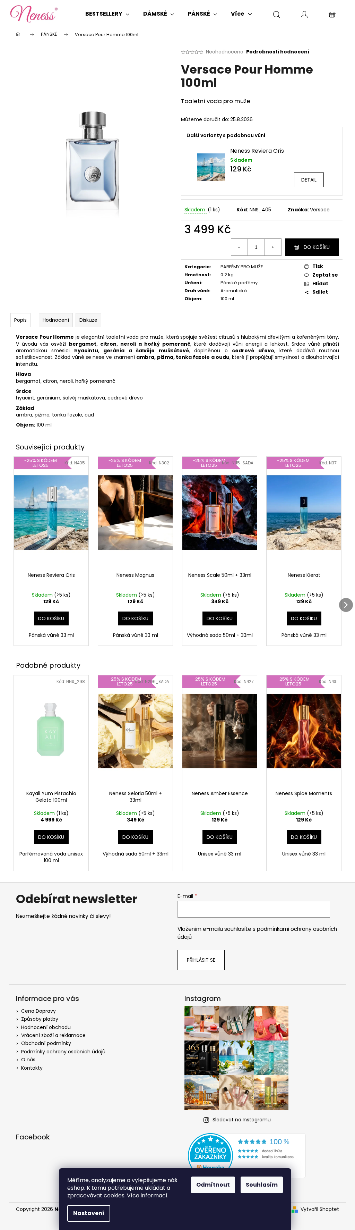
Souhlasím (262, 1185)
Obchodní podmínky (46, 1043)
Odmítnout (213, 1185)
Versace (320, 209)
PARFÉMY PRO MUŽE (241, 266)
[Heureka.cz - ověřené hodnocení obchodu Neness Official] (247, 1155)
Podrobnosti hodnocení (277, 52)
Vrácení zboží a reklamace (53, 1035)
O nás (28, 1059)
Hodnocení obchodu (46, 1027)
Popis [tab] (20, 320)
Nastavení (88, 1213)
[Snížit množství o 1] (239, 247)
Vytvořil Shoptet (320, 1209)
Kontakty (32, 1067)
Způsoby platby (39, 1019)
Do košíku (317, 247)
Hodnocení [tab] (56, 320)
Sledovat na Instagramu (242, 1119)
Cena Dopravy (38, 1011)
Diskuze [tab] (88, 320)
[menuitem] (107, 14)
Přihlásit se (201, 960)
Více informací (147, 1195)
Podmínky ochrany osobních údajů (63, 1051)
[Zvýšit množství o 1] (273, 247)
